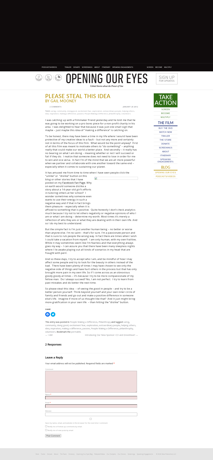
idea (47, 114)
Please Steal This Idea (77, 96)
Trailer (68, 67)
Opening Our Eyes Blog (84, 454)
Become (158, 67)
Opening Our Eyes (106, 78)
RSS (58, 77)
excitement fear (84, 111)
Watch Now (165, 132)
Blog (38, 67)
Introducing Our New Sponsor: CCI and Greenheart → (111, 334)
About (97, 67)
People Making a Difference (96, 114)
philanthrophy (115, 114)
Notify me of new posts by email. (61, 430)
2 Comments (56, 107)
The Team (63, 454)
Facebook (39, 77)
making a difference (68, 114)
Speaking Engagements (122, 67)
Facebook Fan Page (73, 182)
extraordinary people (112, 111)
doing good (72, 111)
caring (53, 111)
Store (37, 454)
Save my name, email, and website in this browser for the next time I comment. (76, 423)
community (61, 111)
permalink (76, 331)
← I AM (49, 334)
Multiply (168, 67)
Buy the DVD (166, 128)
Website (48, 411)
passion (80, 114)
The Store (165, 140)
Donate (76, 67)
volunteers (126, 114)
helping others (128, 111)
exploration (97, 111)
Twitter (48, 77)
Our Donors (122, 454)
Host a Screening (167, 78)
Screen (150, 67)
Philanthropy (105, 321)
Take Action (166, 100)
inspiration (54, 114)
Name (48, 394)
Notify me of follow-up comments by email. (65, 426)
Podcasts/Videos (49, 67)
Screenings (87, 67)
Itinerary (106, 67)
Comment (49, 369)
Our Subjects (111, 454)
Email (48, 402)
